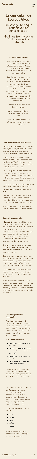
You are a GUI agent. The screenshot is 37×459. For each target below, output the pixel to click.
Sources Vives (8, 4)
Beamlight (12, 455)
